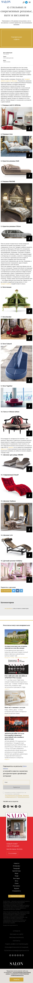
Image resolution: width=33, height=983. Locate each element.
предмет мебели (6, 284)
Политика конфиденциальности (16, 950)
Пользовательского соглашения (13, 795)
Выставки (16, 878)
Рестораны (16, 886)
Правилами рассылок (23, 797)
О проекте (16, 931)
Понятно (16, 979)
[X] (13, 590)
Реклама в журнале (16, 937)
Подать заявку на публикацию (16, 944)
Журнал (16, 888)
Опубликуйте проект (16, 896)
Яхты (16, 881)
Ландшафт (16, 868)
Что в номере (12, 853)
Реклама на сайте (16, 934)
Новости (16, 863)
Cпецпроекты (16, 891)
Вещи (16, 873)
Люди (16, 876)
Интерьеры (16, 866)
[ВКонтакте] (17, 590)
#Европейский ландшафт (21, 657)
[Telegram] (21, 590)
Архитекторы (16, 871)
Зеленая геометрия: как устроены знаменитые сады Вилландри (16, 647)
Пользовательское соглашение (16, 947)
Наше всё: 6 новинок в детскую (15, 707)
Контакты (16, 941)
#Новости (7, 689)
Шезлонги (4, 449)
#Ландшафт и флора (10, 657)
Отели (16, 883)
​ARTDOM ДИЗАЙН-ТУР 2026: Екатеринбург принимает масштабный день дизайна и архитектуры (14, 736)
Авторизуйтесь (8, 608)
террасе (10, 447)
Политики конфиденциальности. (20, 974)
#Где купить (8, 715)
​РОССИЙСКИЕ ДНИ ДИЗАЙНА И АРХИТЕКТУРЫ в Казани (16, 677)
